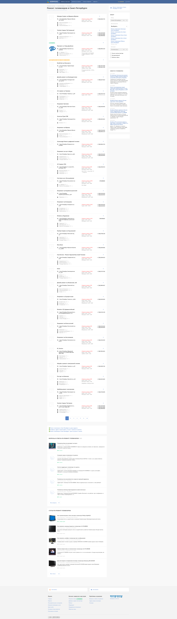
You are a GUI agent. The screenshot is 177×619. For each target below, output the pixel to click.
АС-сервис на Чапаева (63, 91)
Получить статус (72, 598)
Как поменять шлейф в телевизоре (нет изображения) (71, 538)
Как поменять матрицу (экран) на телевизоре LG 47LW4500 (72, 526)
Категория (113, 46)
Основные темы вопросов (54, 609)
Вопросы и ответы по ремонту (96, 598)
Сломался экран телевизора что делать (67, 455)
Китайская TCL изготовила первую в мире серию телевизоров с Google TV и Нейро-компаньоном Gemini (119, 123)
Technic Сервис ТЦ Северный (65, 30)
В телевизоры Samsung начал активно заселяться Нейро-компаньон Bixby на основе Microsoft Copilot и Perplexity (119, 76)
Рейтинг (70, 602)
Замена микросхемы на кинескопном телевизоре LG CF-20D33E (73, 548)
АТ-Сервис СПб (61, 164)
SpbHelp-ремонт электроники (65, 389)
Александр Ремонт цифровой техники (68, 141)
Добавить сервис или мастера (75, 600)
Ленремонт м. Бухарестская (65, 296)
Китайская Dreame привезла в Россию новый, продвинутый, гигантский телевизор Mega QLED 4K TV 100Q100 (118, 111)
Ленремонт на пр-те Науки (64, 151)
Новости (95, 1)
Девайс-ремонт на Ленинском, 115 (67, 282)
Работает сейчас (116, 57)
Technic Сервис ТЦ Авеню (64, 403)
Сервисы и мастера (65, 1)
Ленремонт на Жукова (63, 127)
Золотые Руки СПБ (62, 116)
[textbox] (119, 20)
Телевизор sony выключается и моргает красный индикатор (73, 479)
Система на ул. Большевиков (65, 178)
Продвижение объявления (75, 607)
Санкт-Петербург (61, 5)
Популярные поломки (53, 611)
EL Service (60, 348)
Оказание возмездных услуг (54, 605)
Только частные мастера (118, 53)
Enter (58, 268)
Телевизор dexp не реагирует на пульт (67, 443)
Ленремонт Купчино (63, 103)
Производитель (114, 23)
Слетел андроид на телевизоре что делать (68, 467)
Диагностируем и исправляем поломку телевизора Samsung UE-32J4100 (76, 560)
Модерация (71, 605)
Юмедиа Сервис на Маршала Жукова (67, 16)
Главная (50, 598)
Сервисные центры (51, 5)
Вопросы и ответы (76, 1)
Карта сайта (51, 607)
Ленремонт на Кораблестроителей (67, 190)
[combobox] (119, 20)
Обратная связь (72, 609)
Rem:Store (60, 244)
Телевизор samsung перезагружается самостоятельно (71, 489)
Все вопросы (53, 502)
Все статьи (52, 573)
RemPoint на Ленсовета (64, 63)
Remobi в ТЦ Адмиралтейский (65, 309)
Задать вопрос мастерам (95, 600)
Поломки (91, 602)
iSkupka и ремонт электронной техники (68, 363)
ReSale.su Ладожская (63, 215)
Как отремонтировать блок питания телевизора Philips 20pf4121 (74, 515)
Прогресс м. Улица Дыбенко (65, 46)
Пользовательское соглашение (55, 602)
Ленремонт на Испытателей (65, 323)
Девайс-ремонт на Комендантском (67, 77)
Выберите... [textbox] (114, 26)
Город (112, 17)
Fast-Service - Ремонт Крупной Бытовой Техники (71, 254)
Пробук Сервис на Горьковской (66, 230)
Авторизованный (116, 55)
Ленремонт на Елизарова (64, 201)
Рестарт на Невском (63, 376)
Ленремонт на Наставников (65, 337)
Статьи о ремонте (87, 1)
